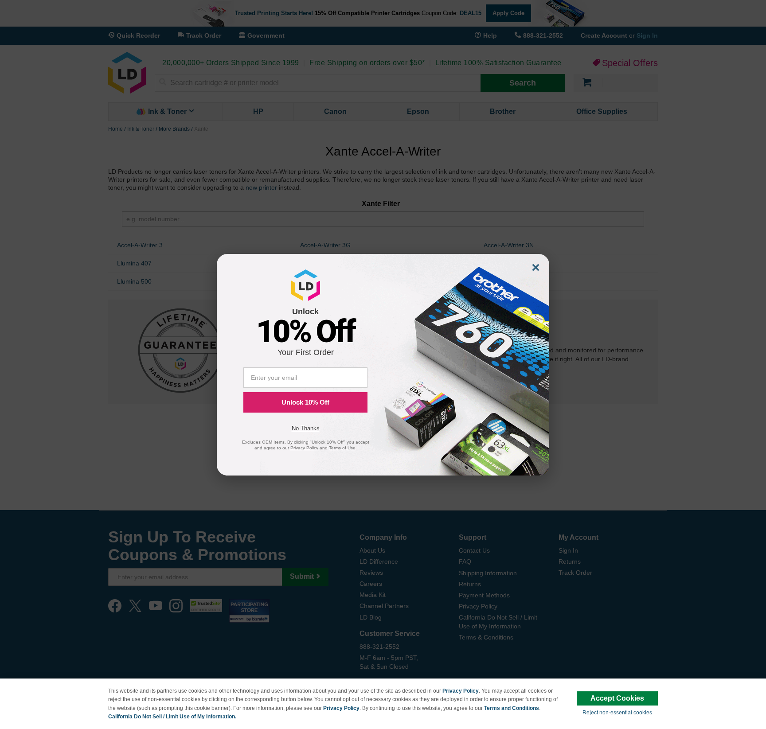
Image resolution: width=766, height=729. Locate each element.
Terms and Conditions (511, 708)
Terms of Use (342, 447)
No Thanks (306, 428)
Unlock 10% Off (305, 402)
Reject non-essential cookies (617, 713)
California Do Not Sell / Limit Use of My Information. (172, 716)
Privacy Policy (460, 691)
